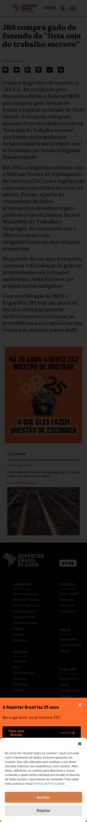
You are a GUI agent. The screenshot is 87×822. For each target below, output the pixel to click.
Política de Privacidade (49, 783)
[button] (79, 743)
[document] (43, 411)
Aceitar (43, 797)
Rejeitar (44, 810)
